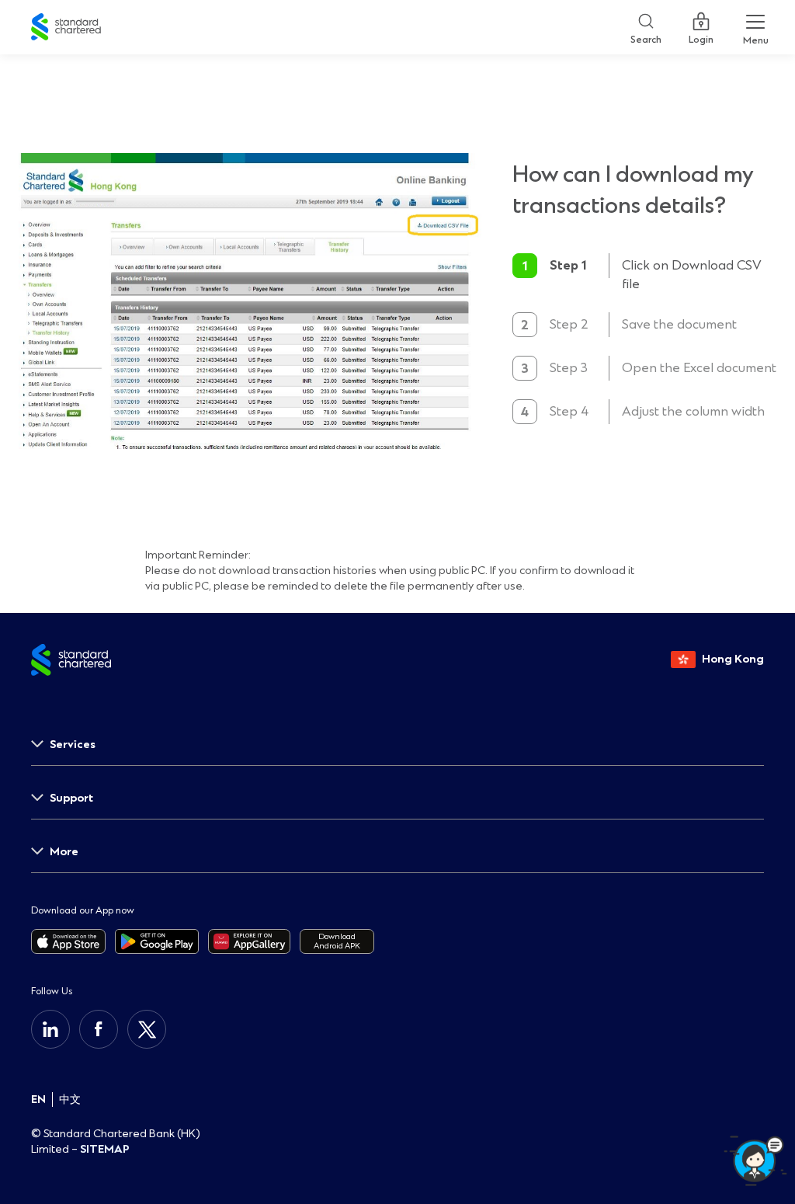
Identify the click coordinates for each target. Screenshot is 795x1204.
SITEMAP (105, 1149)
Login (701, 36)
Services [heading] (72, 744)
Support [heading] (71, 798)
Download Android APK (337, 941)
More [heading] (64, 851)
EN (38, 1099)
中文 (70, 1099)
